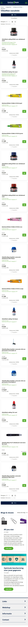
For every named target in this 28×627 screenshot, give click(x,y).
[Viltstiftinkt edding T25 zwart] (14, 64)
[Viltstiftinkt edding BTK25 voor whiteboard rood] (14, 188)
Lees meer (8, 548)
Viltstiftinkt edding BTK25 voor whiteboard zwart (13, 39)
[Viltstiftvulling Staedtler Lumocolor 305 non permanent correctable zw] (14, 341)
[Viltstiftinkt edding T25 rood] (14, 405)
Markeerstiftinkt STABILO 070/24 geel (12, 103)
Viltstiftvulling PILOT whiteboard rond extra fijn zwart (13, 443)
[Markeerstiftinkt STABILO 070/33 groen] (14, 126)
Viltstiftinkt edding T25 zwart (10, 72)
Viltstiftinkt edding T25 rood (9, 412)
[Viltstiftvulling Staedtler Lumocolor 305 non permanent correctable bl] (14, 373)
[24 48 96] (8, 21)
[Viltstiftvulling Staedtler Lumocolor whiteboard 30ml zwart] (14, 468)
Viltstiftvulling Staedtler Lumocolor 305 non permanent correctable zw (13, 349)
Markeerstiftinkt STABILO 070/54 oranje (12, 288)
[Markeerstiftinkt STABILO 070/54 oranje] (14, 281)
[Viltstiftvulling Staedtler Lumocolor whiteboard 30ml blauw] (14, 249)
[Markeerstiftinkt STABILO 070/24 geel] (14, 95)
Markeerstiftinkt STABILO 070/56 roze (12, 227)
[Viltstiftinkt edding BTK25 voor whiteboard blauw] (14, 156)
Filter (15, 15)
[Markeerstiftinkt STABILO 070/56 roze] (14, 219)
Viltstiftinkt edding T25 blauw (10, 319)
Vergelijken (14, 55)
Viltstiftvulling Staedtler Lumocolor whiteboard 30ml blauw (11, 257)
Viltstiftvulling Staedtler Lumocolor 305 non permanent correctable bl (13, 381)
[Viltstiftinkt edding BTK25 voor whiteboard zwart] (14, 31)
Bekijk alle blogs (21, 512)
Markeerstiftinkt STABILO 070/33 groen (12, 133)
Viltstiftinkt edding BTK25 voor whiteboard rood (13, 196)
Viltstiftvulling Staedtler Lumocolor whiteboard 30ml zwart (11, 476)
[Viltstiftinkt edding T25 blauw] (14, 311)
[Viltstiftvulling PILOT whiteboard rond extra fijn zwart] (14, 435)
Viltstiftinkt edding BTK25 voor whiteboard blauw (13, 164)
